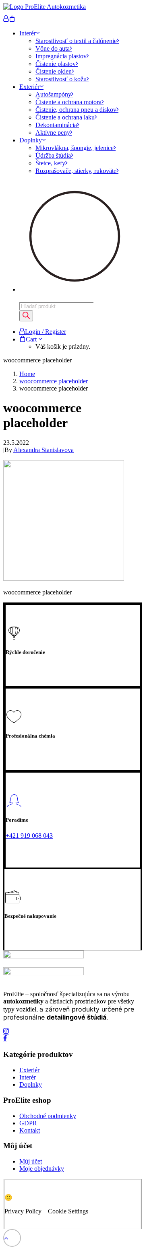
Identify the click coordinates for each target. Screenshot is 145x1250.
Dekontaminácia (56, 124)
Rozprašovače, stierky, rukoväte (75, 170)
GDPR (28, 1123)
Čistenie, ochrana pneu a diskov (75, 109)
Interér (27, 33)
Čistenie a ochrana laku (65, 117)
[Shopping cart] (12, 19)
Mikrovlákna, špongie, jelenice (74, 147)
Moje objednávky (41, 1168)
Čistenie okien (53, 71)
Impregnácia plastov (61, 56)
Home (27, 373)
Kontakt (29, 1130)
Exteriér (29, 86)
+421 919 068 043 (29, 835)
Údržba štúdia (53, 155)
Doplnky (30, 140)
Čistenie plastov (55, 63)
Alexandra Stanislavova (43, 449)
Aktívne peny (52, 132)
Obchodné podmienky (47, 1115)
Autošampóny (53, 94)
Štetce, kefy (50, 163)
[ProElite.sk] (72, 9)
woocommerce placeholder (53, 381)
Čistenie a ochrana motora (68, 102)
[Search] (26, 315)
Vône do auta (52, 48)
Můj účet (30, 1161)
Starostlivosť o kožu (61, 79)
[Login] (6, 19)
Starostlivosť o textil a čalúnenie (76, 40)
